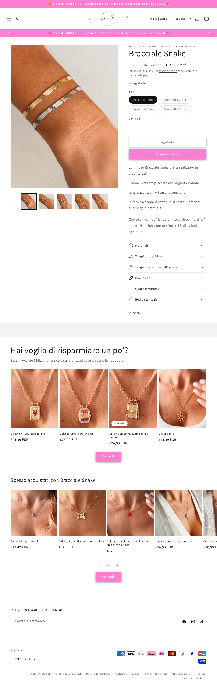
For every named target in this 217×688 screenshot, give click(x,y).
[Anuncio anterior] (8, 4)
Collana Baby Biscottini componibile (82, 541)
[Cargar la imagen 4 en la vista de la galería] (82, 201)
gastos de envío (168, 70)
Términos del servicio (155, 673)
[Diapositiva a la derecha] (113, 201)
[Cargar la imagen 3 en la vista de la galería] (64, 201)
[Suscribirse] (82, 621)
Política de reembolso (98, 673)
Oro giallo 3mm (177, 110)
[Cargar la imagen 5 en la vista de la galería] (100, 201)
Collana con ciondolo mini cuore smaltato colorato (127, 543)
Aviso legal (200, 673)
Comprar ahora (167, 154)
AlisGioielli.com (48, 673)
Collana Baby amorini (24, 541)
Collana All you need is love (28, 433)
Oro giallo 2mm (177, 101)
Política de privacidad (127, 673)
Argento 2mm (145, 101)
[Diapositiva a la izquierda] (15, 201)
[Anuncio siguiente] (208, 4)
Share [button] (137, 313)
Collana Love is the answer (76, 433)
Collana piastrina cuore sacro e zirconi (128, 435)
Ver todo (108, 456)
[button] (9, 18)
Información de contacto (192, 678)
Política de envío (180, 673)
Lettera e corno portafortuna (173, 541)
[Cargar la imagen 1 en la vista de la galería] (29, 201)
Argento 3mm (145, 110)
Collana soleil (167, 433)
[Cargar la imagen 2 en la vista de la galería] (46, 201)
